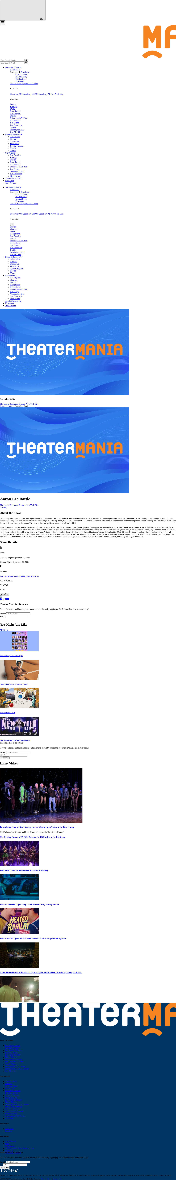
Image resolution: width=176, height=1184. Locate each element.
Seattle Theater (11, 1064)
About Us (9, 1150)
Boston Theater (11, 1052)
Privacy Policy (46, 1179)
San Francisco (16, 125)
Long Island (15, 111)
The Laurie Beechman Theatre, (12, 404)
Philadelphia (15, 120)
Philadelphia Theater (13, 1059)
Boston (13, 104)
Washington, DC (17, 130)
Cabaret (3, 507)
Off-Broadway (25, 94)
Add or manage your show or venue (20, 1148)
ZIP (1, 616)
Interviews (14, 141)
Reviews (13, 139)
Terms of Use (57, 1179)
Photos (13, 148)
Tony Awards (10, 183)
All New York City (55, 94)
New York (9, 1129)
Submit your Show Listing (27, 84)
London (8, 1131)
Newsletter (9, 181)
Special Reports (16, 146)
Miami (13, 116)
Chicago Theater (12, 1048)
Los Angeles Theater (13, 1050)
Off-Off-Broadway (40, 94)
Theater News (11, 1081)
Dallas (12, 109)
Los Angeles (15, 113)
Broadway (25, 72)
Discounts (19, 81)
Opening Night (11, 1086)
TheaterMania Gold (13, 178)
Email (3, 614)
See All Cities (15, 132)
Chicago (13, 106)
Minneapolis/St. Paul (18, 118)
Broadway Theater (12, 1045)
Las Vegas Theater (12, 1055)
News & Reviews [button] (12, 134)
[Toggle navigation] (2, 22)
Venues (13, 84)
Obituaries (14, 144)
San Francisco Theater (14, 1062)
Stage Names (10, 1141)
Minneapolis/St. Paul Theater (17, 1069)
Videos (13, 150)
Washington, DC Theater (15, 1066)
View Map (4, 594)
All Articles (15, 137)
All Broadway (21, 77)
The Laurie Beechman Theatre (12, 576)
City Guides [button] (10, 153)
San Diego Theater (12, 1109)
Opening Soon (21, 74)
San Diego (14, 123)
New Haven (15, 176)
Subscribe (5, 619)
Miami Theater (11, 1057)
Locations (14, 70)
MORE (3, 630)
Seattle (13, 127)
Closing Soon (21, 79)
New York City (32, 404)
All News (9, 1118)
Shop (7, 1143)
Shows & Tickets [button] (12, 67)
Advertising (10, 1146)
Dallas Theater (11, 1097)
